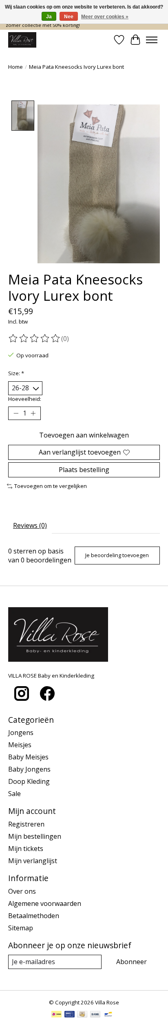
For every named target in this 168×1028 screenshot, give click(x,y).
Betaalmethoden (33, 915)
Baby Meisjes (28, 756)
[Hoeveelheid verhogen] (33, 413)
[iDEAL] (56, 1015)
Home (15, 66)
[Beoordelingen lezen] (34, 338)
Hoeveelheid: (24, 398)
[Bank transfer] (95, 1015)
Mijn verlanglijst (32, 860)
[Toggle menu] (152, 40)
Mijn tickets (25, 848)
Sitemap (20, 927)
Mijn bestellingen (34, 836)
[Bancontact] (108, 1015)
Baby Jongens (29, 769)
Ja (49, 17)
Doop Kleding (29, 781)
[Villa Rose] (22, 40)
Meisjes (19, 744)
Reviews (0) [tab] (30, 525)
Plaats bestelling (84, 469)
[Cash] (82, 1015)
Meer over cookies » (104, 17)
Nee (68, 17)
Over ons (22, 891)
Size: (16, 373)
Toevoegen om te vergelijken (50, 486)
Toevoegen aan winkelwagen (84, 435)
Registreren (26, 824)
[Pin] (69, 1015)
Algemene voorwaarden (44, 903)
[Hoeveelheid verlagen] (16, 413)
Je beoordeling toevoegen (117, 555)
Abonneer (131, 961)
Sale (14, 793)
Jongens (20, 732)
